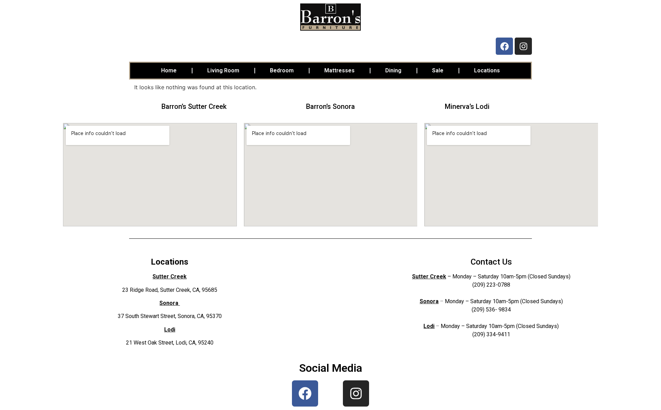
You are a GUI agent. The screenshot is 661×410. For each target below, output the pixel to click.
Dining (393, 70)
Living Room (223, 70)
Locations (487, 70)
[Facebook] (504, 46)
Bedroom (282, 70)
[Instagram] (523, 46)
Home (169, 70)
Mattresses (339, 70)
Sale (437, 70)
